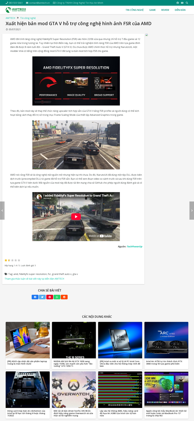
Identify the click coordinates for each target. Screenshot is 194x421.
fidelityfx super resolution (33, 274)
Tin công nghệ (28, 18)
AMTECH (10, 18)
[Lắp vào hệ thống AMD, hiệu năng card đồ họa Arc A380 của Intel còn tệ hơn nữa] (120, 389)
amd (15, 274)
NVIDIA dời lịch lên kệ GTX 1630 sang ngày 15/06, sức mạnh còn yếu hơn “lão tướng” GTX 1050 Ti (73, 363)
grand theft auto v (61, 274)
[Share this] (35, 297)
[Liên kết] (16, 10)
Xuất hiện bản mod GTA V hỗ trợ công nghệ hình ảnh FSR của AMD (79, 23)
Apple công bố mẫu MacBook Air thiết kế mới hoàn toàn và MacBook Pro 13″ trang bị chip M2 (166, 413)
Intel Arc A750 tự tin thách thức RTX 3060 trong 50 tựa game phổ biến (164, 362)
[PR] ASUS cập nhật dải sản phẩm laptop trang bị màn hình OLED (27, 362)
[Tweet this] (42, 297)
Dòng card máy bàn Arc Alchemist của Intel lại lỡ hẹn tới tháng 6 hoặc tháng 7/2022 (26, 413)
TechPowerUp (134, 246)
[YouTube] (182, 3)
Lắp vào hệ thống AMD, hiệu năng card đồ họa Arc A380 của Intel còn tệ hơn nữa (119, 413)
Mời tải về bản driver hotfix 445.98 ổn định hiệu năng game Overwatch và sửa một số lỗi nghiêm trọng (73, 413)
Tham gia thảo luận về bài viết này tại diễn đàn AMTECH (34, 278)
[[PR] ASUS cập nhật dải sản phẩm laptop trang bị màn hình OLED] (28, 340)
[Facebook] (177, 3)
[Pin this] (49, 297)
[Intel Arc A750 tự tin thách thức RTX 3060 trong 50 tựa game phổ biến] (166, 340)
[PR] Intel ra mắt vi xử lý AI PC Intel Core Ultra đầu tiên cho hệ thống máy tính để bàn (120, 363)
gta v (75, 274)
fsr (49, 274)
